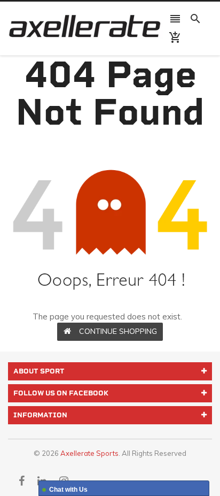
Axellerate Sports (89, 453)
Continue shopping (118, 331)
